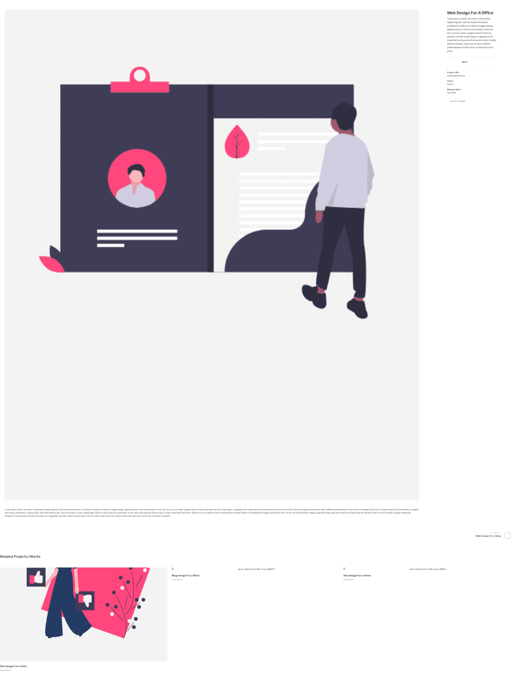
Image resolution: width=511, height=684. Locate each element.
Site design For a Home (357, 575)
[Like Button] (449, 61)
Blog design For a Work (185, 575)
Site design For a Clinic (13, 666)
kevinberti (6, 670)
